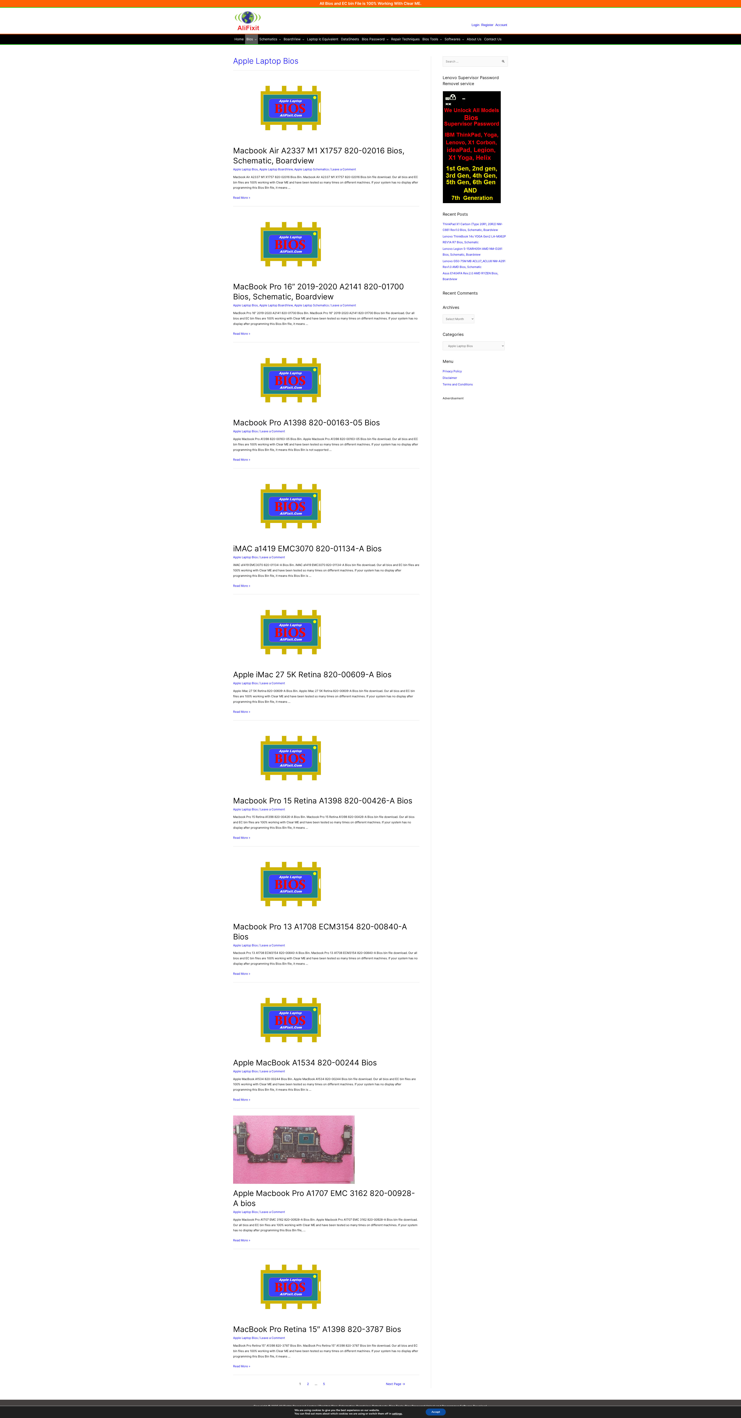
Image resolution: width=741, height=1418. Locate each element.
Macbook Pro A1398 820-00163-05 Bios (306, 422)
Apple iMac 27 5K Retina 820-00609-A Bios (312, 674)
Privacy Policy (452, 371)
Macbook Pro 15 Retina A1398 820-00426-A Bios (322, 800)
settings (397, 1413)
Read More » (241, 197)
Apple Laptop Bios (245, 169)
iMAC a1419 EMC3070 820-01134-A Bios (307, 548)
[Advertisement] (475, 436)
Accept (435, 1412)
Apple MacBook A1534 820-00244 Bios (305, 1062)
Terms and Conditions (458, 384)
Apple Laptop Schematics (311, 169)
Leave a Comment (343, 169)
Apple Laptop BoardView (276, 169)
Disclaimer (450, 378)
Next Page (395, 1384)
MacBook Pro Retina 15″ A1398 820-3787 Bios (317, 1329)
